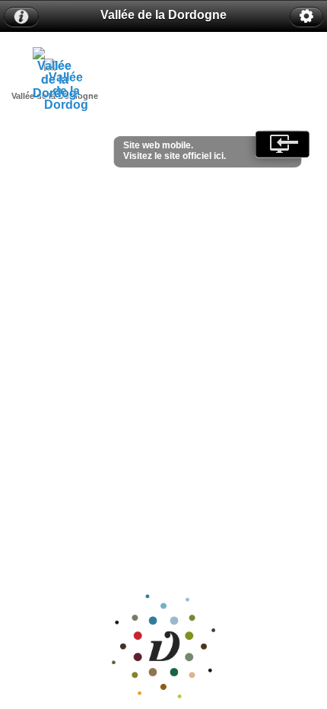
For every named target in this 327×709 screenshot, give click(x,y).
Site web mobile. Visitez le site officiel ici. (174, 150)
